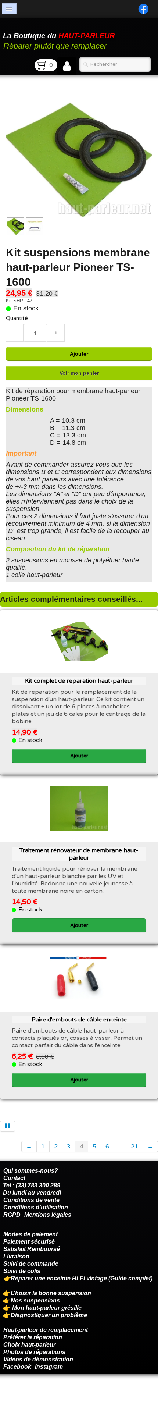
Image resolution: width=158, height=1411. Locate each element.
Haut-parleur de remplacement (45, 1330)
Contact (14, 1178)
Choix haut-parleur (30, 1344)
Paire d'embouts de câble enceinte (79, 1019)
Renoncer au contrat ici (35, 1392)
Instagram (49, 1367)
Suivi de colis (21, 1271)
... (120, 1146)
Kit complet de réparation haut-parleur (79, 681)
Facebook (17, 1367)
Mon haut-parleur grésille (47, 1308)
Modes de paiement (30, 1234)
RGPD (12, 1215)
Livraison (16, 1256)
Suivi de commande (30, 1264)
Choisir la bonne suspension (51, 1293)
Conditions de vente (31, 1200)
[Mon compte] (66, 66)
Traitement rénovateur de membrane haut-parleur (79, 854)
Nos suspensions (35, 1300)
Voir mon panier (79, 373)
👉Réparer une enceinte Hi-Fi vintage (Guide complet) (78, 1278)
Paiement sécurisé (29, 1241)
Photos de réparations (34, 1352)
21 (134, 1146)
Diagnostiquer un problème (49, 1315)
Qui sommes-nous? (30, 1170)
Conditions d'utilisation (35, 1207)
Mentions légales (47, 1215)
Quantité (17, 318)
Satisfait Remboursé (31, 1249)
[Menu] (9, 8)
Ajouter (79, 354)
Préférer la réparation (32, 1337)
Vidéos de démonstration (38, 1359)
